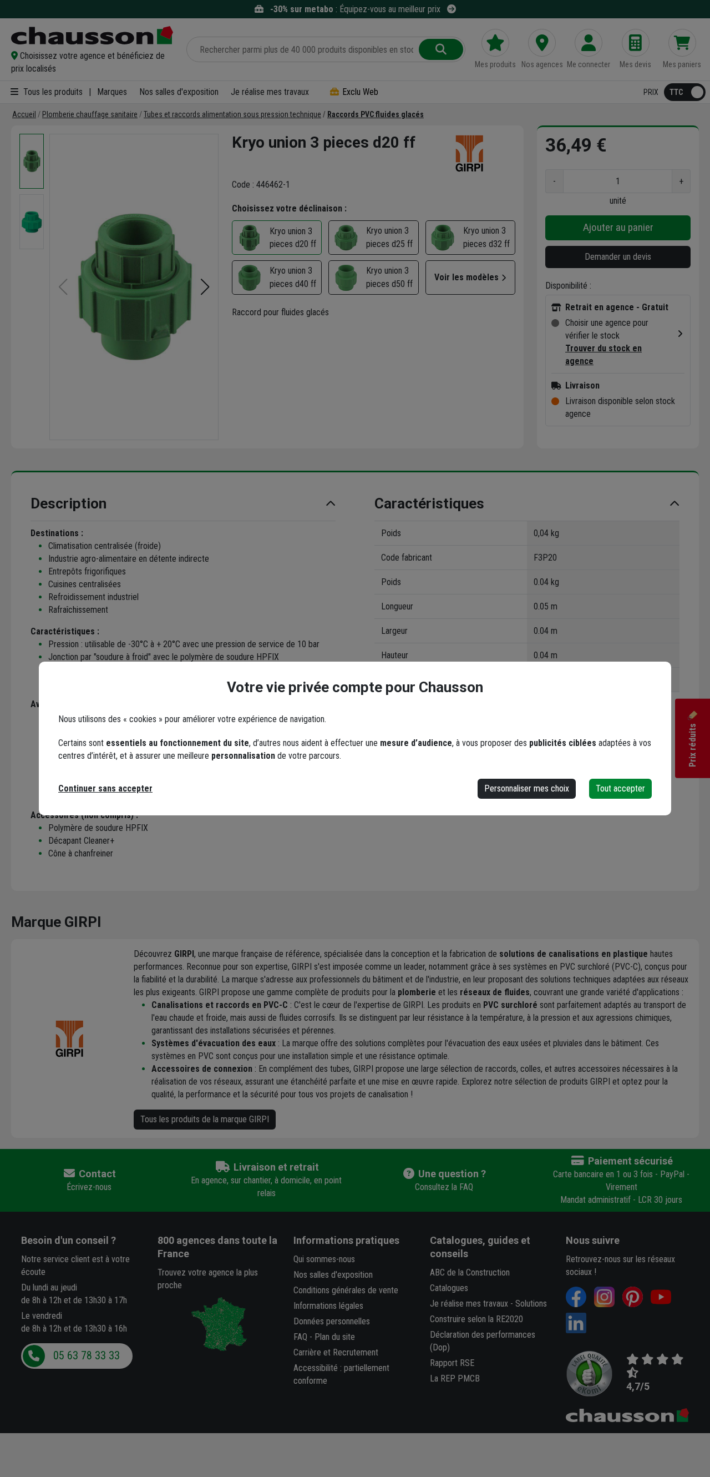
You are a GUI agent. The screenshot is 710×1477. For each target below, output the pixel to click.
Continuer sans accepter (105, 788)
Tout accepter (620, 788)
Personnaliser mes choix (526, 788)
